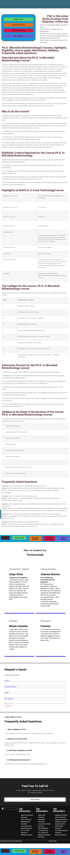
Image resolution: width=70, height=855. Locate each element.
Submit (8, 705)
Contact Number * (11, 686)
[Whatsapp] (67, 3)
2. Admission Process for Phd (16, 739)
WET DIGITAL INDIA (63, 841)
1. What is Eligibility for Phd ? (16, 729)
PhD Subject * (9, 698)
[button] (35, 729)
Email (7, 692)
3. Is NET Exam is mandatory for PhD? (19, 750)
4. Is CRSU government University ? (18, 760)
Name (7, 680)
